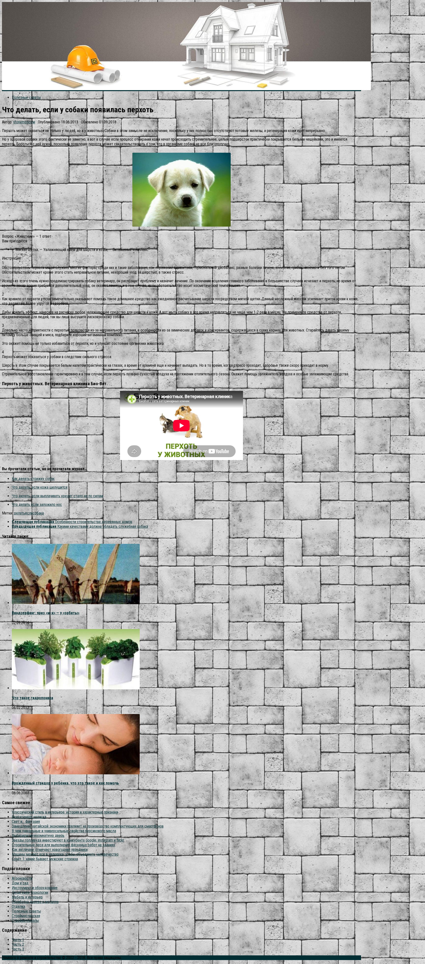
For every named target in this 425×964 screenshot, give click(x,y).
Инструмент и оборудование (35, 887)
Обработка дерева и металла (35, 901)
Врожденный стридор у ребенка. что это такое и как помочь (65, 783)
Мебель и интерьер (27, 897)
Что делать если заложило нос (37, 504)
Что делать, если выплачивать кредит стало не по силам (57, 496)
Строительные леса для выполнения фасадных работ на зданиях (63, 845)
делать (19, 513)
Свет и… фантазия (26, 821)
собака (38, 513)
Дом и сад (20, 883)
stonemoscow (24, 122)
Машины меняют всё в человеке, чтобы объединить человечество (65, 854)
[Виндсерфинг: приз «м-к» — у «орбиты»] (76, 602)
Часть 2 (18, 944)
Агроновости (22, 878)
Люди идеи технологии (30, 892)
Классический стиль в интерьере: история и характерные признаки (65, 812)
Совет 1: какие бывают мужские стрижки (45, 859)
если (29, 513)
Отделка (18, 906)
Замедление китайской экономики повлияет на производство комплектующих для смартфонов (88, 826)
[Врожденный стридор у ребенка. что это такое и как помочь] (76, 773)
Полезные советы (26, 97)
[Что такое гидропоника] (76, 688)
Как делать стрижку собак (33, 478)
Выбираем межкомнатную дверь (38, 835)
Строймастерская (26, 916)
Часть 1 (18, 939)
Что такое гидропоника (32, 698)
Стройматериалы (25, 920)
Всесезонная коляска (29, 816)
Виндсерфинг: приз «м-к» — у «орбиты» (45, 613)
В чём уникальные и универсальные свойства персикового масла (64, 831)
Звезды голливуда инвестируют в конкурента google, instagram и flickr (68, 840)
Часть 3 (18, 949)
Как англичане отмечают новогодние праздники (50, 849)
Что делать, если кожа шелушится (39, 487)
